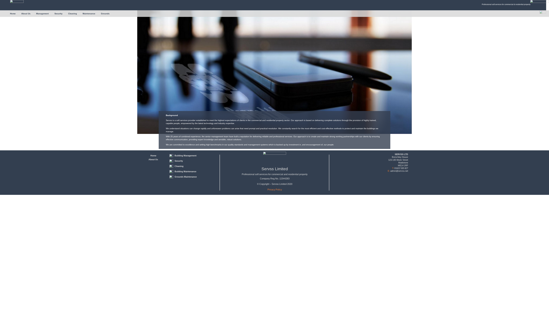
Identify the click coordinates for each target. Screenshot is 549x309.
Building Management (185, 155)
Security (58, 13)
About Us (25, 13)
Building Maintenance (185, 171)
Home (13, 13)
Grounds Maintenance (186, 177)
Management (42, 13)
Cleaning (72, 13)
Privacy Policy (274, 189)
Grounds (105, 13)
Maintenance (89, 13)
